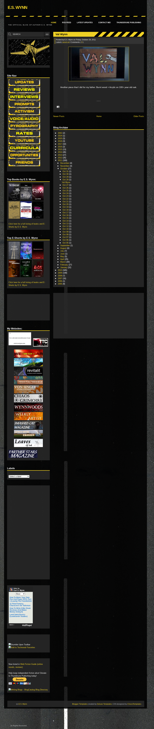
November (65, 166)
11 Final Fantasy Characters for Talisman (20, 604)
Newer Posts (58, 116)
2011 (60, 160)
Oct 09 (66, 232)
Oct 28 (66, 179)
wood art (65, 42)
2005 (60, 284)
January (64, 267)
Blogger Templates (80, 704)
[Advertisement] (90, 315)
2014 (60, 152)
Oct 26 (66, 188)
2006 (60, 281)
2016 (60, 147)
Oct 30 (66, 174)
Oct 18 (66, 210)
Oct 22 (66, 199)
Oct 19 (66, 207)
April (62, 259)
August (63, 248)
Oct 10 (66, 229)
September (65, 245)
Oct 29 (66, 177)
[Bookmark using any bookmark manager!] (18, 639)
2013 (60, 155)
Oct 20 (66, 204)
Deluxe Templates (104, 704)
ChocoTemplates (134, 704)
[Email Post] (58, 107)
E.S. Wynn (17, 7)
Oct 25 (66, 190)
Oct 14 (66, 221)
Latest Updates (85, 23)
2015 (60, 149)
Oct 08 (66, 234)
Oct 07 (66, 237)
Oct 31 (66, 171)
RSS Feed (66, 23)
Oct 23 (66, 196)
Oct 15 (66, 218)
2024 (60, 136)
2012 (60, 158)
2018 (60, 141)
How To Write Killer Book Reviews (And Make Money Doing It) (20, 610)
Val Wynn (61, 34)
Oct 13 (66, 223)
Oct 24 (66, 193)
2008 (60, 276)
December (65, 163)
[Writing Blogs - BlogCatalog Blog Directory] (28, 690)
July (62, 251)
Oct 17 (66, 212)
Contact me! (104, 23)
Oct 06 (66, 240)
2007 (60, 278)
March (63, 262)
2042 (60, 133)
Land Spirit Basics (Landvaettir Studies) (19, 615)
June (62, 254)
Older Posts (139, 116)
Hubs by (19, 589)
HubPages (27, 625)
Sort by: (12, 594)
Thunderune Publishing (129, 23)
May (62, 256)
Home (53, 23)
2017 (60, 144)
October (64, 169)
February (64, 265)
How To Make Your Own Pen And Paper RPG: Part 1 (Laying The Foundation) (21, 599)
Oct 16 (66, 215)
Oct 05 (66, 243)
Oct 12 (66, 226)
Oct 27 (66, 185)
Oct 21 (66, 201)
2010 (60, 270)
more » (11, 625)
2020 (60, 138)
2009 (60, 273)
